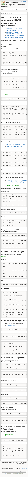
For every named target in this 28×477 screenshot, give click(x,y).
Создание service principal (12, 185)
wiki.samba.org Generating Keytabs (15, 144)
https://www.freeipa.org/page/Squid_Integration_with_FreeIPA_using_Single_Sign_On (16, 182)
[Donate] (11, 472)
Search (13, 9)
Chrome (7, 435)
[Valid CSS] (8, 473)
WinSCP (7, 94)
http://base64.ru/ (10, 325)
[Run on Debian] (14, 473)
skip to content (24, 1)
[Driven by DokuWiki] (20, 473)
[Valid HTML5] (23, 472)
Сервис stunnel (9, 434)
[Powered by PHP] (17, 472)
